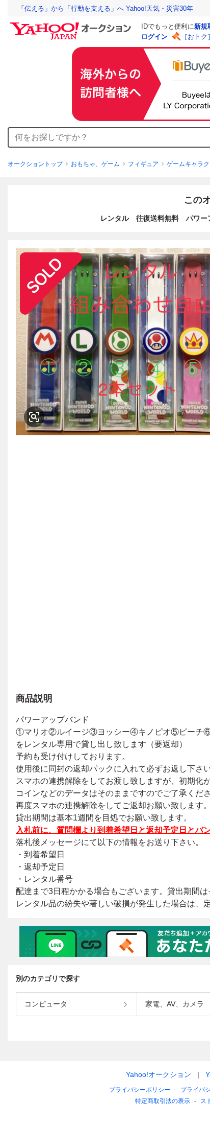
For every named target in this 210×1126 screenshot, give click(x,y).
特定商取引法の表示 (162, 1101)
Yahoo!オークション (158, 1074)
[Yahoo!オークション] (72, 25)
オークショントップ (35, 164)
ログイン (154, 36)
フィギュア (143, 164)
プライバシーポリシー (139, 1089)
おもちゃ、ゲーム (95, 164)
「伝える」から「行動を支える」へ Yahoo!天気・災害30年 (105, 8)
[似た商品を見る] (34, 417)
